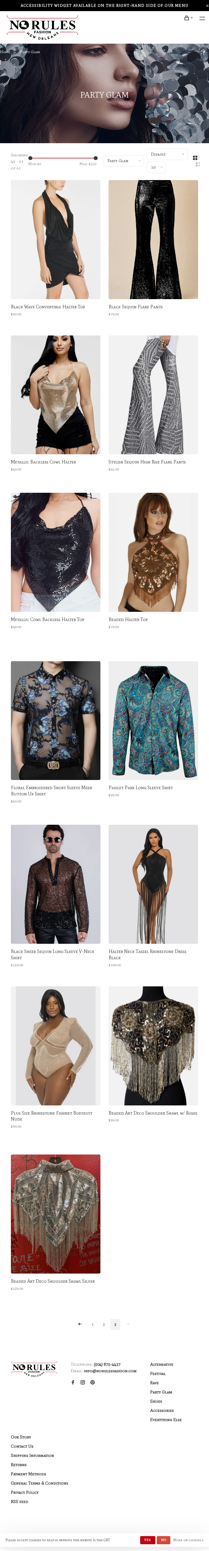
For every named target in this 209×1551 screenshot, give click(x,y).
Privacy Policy (25, 1492)
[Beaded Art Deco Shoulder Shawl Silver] (55, 1215)
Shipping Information (32, 1455)
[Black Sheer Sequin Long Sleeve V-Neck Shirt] (55, 885)
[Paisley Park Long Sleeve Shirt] (153, 721)
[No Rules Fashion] (34, 1369)
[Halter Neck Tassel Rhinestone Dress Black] (153, 885)
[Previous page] (80, 1324)
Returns (19, 1464)
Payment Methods (28, 1473)
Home (5, 52)
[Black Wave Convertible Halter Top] (55, 240)
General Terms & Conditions (39, 1483)
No (163, 1540)
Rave (154, 1382)
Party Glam (30, 52)
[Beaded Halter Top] (153, 553)
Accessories (162, 1410)
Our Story (21, 1437)
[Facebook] (73, 1382)
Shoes (156, 1401)
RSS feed (19, 1501)
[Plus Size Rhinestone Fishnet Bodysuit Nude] (55, 1046)
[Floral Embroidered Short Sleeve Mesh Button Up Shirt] (55, 721)
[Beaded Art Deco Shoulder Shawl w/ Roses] (153, 1046)
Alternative (161, 1364)
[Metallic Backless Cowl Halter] (55, 395)
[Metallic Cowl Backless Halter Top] (55, 553)
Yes (147, 1540)
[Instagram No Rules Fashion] (83, 1382)
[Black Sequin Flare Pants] (153, 240)
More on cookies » (188, 1540)
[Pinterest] (92, 1382)
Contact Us (22, 1446)
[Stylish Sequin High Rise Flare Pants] (153, 395)
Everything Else (166, 1419)
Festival (158, 1373)
